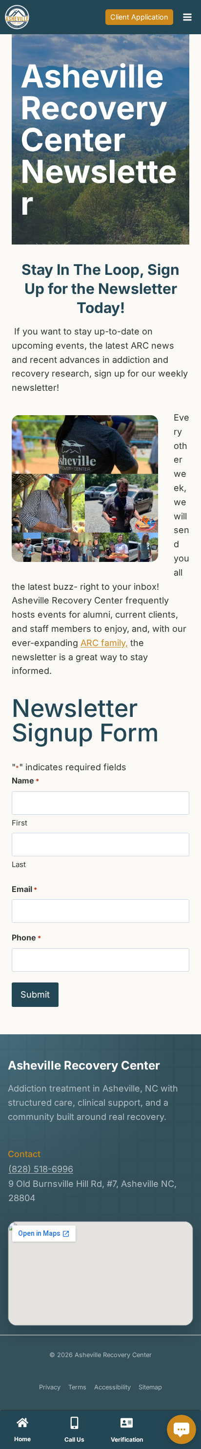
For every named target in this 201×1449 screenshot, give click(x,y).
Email (24, 889)
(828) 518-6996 (40, 1169)
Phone (26, 937)
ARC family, (104, 643)
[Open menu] (187, 16)
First (19, 822)
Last (19, 864)
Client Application (139, 17)
